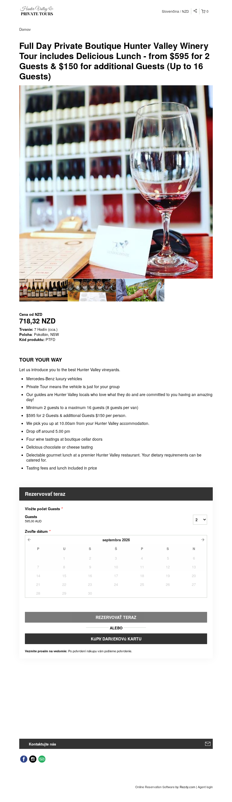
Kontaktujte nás (42, 744)
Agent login (205, 786)
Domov (25, 29)
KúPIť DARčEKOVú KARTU (116, 639)
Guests (33, 518)
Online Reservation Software (155, 786)
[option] (43, 290)
